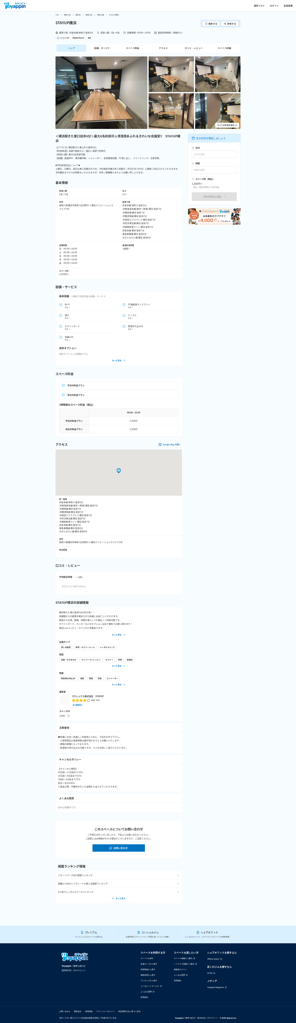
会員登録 (288, 5)
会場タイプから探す (149, 964)
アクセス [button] (163, 48)
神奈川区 (89, 15)
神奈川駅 (100, 15)
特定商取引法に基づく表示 (129, 1011)
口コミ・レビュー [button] (194, 48)
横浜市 (78, 15)
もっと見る (117, 360)
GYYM (209, 973)
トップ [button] (71, 48)
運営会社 (77, 1011)
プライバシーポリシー (105, 1011)
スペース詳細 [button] (224, 48)
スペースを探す (147, 958)
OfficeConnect (213, 959)
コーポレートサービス (150, 986)
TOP (57, 15)
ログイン (274, 5)
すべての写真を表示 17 (227, 125)
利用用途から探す (148, 969)
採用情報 (88, 1011)
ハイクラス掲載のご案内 (184, 964)
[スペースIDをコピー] (68, 716)
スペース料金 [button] (132, 48)
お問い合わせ (120, 848)
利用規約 (144, 997)
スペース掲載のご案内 (183, 958)
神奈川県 (67, 15)
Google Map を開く (172, 444)
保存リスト (259, 5)
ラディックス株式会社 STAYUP (88, 696)
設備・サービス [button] (102, 48)
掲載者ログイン (180, 969)
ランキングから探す (149, 980)
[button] (101, 92)
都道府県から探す (148, 975)
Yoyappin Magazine (215, 987)
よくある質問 (146, 991)
